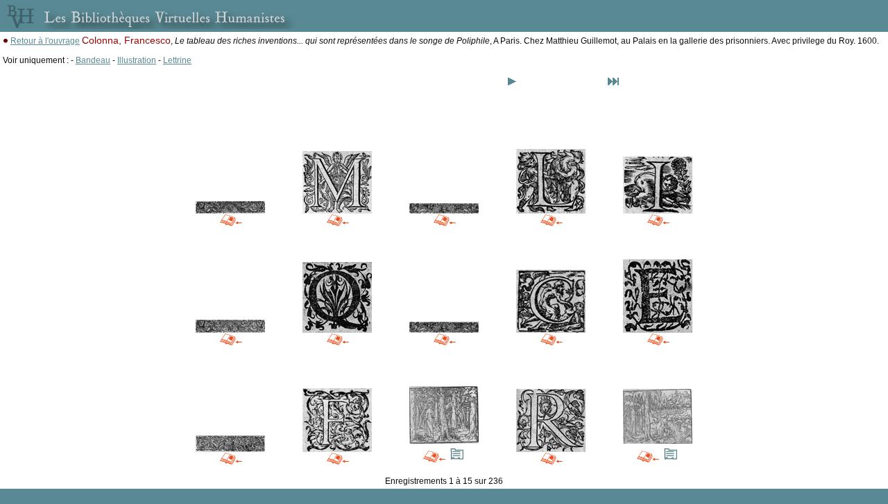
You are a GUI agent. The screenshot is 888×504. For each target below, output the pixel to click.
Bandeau (93, 60)
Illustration (136, 60)
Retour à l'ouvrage (45, 41)
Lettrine (177, 60)
